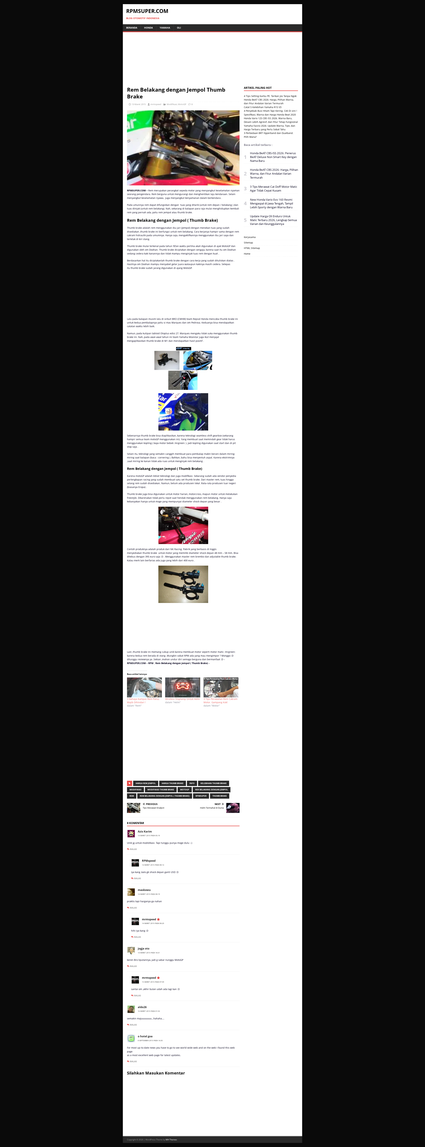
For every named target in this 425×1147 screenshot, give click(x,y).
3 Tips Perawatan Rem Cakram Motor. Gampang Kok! (220, 700)
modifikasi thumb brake (160, 789)
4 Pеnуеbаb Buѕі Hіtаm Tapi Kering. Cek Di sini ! (270, 110)
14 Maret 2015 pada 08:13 (153, 865)
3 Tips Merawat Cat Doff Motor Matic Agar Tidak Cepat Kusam (273, 188)
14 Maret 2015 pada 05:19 (149, 835)
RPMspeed (149, 861)
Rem (131, 795)
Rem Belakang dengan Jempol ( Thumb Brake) (165, 795)
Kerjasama (250, 237)
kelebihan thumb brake (214, 783)
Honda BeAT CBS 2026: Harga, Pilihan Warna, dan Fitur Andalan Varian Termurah (274, 173)
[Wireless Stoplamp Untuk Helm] (182, 687)
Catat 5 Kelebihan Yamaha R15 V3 (262, 107)
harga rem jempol (146, 783)
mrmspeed (155, 104)
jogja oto (143, 948)
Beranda (131, 27)
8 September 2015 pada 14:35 (150, 1040)
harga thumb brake (172, 783)
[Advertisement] (212, 61)
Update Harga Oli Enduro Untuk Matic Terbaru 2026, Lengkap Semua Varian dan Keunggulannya (273, 220)
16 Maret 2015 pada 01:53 (149, 1011)
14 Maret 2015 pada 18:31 (149, 952)
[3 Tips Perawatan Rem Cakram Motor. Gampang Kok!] (221, 687)
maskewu (144, 890)
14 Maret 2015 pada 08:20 (153, 923)
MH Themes (171, 1139)
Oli (179, 27)
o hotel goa (145, 1036)
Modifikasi (172, 104)
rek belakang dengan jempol (211, 789)
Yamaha (165, 27)
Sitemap (248, 242)
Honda (148, 27)
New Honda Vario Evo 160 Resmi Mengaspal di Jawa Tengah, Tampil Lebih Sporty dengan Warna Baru (271, 203)
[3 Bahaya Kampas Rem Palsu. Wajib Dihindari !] (144, 687)
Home (247, 253)
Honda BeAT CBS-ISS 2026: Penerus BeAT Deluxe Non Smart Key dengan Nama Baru (273, 157)
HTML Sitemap (252, 248)
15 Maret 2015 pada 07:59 (153, 982)
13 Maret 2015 (139, 104)
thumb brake (219, 795)
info (192, 783)
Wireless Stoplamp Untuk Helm (182, 699)
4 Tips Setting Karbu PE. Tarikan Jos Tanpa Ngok (270, 96)
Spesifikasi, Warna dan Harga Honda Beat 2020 (270, 114)
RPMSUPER (201, 795)
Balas (133, 849)
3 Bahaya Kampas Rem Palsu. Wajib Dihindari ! (143, 700)
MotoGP (182, 104)
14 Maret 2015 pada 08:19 (149, 894)
